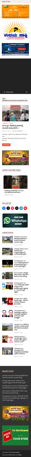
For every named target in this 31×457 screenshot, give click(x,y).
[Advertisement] (15, 73)
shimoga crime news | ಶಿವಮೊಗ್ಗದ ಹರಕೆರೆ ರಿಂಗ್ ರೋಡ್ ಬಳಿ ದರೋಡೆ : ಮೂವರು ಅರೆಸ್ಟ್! (20, 239)
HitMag (19, 455)
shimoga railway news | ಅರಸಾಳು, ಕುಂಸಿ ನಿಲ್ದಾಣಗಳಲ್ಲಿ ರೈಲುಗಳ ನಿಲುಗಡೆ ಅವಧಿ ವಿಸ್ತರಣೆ (21, 251)
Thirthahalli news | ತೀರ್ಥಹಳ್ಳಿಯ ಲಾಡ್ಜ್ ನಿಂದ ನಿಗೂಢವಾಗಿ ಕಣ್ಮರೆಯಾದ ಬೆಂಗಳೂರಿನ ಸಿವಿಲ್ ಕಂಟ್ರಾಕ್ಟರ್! (20, 314)
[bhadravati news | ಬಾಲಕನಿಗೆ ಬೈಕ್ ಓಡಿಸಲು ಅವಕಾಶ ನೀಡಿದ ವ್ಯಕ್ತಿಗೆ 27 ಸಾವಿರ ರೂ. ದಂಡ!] (7, 336)
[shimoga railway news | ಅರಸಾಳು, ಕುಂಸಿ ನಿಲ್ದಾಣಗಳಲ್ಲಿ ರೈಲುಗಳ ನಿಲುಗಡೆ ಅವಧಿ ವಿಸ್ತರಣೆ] (7, 249)
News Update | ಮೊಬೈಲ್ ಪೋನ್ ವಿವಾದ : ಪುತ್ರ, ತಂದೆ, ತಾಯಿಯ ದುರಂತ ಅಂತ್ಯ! (21, 274)
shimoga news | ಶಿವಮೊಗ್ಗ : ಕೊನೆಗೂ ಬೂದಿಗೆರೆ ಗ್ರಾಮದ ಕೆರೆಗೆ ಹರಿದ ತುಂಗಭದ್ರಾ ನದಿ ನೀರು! (21, 326)
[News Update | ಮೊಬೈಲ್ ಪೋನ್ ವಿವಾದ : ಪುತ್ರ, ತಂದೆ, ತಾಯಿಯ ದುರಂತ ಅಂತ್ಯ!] (7, 273)
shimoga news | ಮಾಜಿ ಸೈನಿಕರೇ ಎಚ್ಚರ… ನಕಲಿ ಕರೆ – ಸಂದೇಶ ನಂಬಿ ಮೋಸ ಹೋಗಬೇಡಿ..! (21, 301)
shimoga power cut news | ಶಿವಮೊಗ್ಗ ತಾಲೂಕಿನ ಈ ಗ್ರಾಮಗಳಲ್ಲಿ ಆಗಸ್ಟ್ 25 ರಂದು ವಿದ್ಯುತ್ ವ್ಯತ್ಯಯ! (21, 263)
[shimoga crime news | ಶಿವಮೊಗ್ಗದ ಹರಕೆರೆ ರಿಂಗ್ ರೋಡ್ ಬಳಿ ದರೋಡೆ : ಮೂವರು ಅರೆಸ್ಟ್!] (7, 237)
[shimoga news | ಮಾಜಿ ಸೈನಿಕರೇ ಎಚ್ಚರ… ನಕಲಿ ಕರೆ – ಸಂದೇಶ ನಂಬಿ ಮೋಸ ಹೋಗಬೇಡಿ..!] (7, 298)
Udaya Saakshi (16, 452)
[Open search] (26, 92)
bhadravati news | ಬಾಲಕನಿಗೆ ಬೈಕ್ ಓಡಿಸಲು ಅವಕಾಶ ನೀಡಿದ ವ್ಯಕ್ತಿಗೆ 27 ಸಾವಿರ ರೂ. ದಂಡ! (20, 339)
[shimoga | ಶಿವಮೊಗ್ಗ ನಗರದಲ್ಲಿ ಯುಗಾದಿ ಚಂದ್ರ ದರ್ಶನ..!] (15, 113)
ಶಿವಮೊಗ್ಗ (11, 123)
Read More (5, 144)
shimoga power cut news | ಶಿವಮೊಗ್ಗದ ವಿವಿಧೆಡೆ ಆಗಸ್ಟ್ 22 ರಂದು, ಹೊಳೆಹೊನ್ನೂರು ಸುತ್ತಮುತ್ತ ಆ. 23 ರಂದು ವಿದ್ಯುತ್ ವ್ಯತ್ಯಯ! (21, 287)
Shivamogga (5, 123)
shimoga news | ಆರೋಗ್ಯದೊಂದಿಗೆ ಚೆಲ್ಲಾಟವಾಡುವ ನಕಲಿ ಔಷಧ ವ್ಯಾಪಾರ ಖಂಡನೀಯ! (21, 350)
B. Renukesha (18, 131)
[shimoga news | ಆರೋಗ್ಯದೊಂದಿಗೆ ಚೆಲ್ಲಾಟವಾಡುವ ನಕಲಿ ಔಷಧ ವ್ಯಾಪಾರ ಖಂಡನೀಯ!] (7, 348)
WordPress (12, 455)
